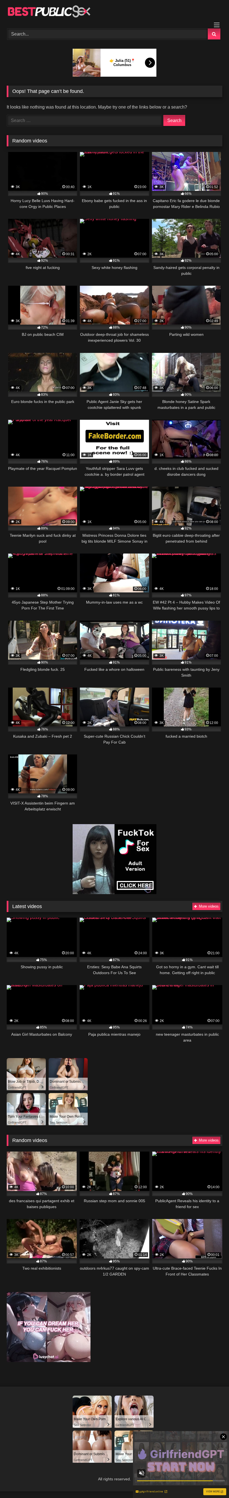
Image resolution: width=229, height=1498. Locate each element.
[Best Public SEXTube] (114, 12)
